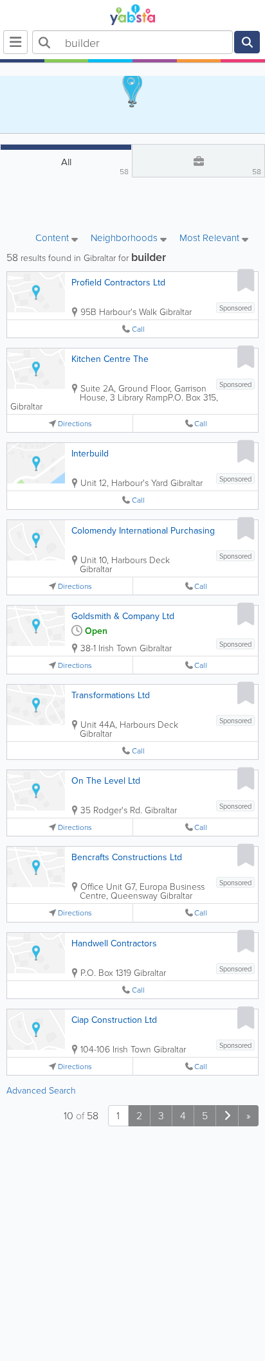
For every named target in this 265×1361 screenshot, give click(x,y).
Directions (75, 423)
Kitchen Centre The (110, 358)
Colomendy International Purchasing (143, 530)
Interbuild (90, 453)
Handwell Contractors (114, 943)
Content (53, 238)
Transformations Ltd (110, 695)
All (95, 166)
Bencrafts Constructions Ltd (126, 857)
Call (138, 329)
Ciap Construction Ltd (114, 1019)
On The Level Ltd (105, 780)
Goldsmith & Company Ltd (122, 615)
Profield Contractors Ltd (118, 282)
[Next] (227, 1115)
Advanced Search (41, 1090)
